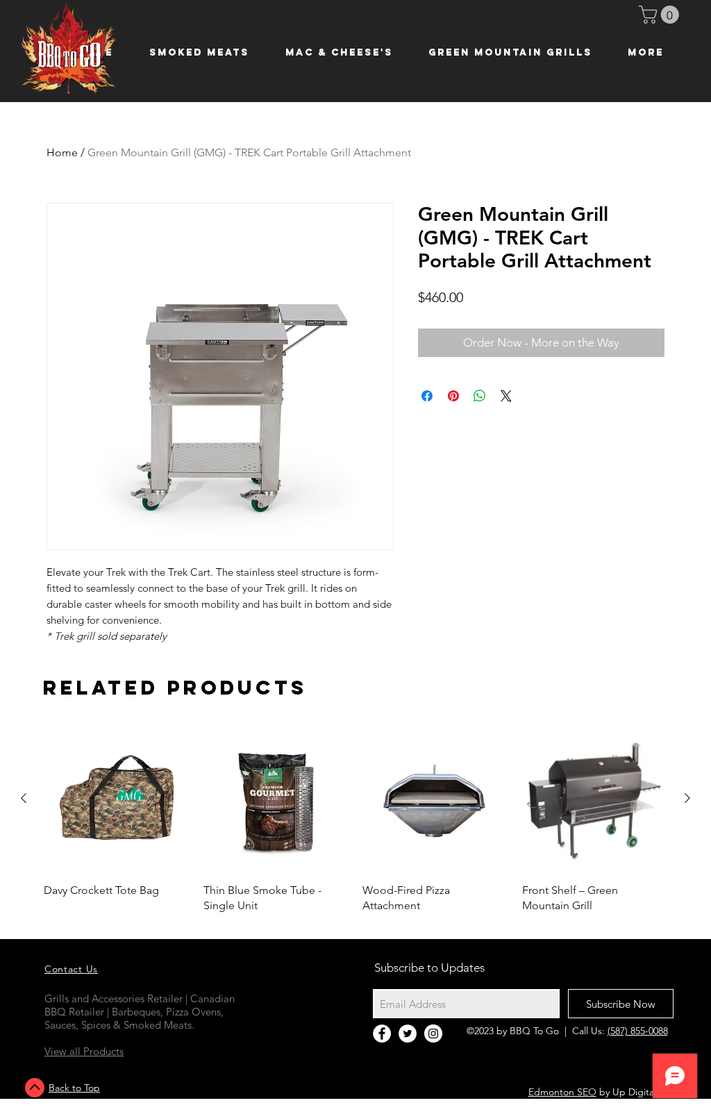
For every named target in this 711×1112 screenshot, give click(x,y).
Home (62, 152)
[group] (355, 819)
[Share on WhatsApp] (479, 396)
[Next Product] (687, 798)
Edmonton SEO (562, 1092)
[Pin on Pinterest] (453, 396)
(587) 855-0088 (638, 1030)
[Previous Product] (23, 798)
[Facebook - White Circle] (382, 1033)
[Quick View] (117, 799)
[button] (661, 15)
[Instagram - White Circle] (433, 1033)
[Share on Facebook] (427, 396)
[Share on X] (506, 396)
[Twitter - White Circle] (408, 1033)
